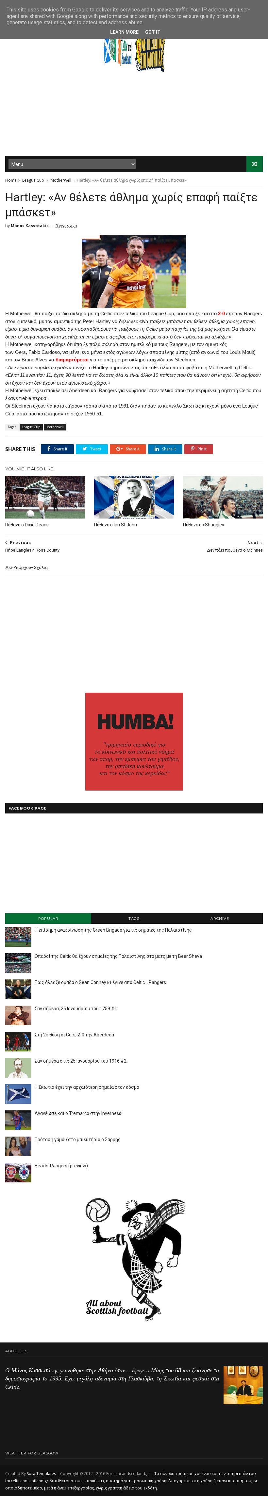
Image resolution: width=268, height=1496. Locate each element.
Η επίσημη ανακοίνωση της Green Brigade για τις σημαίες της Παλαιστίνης (113, 930)
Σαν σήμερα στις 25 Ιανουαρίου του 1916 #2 (80, 1061)
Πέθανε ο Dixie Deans (27, 524)
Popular (48, 918)
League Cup (33, 180)
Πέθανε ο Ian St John (115, 524)
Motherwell (61, 180)
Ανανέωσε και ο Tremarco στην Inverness (78, 1113)
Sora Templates (41, 1473)
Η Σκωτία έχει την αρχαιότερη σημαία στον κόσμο (87, 1087)
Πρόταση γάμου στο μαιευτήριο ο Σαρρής (78, 1139)
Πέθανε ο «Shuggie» (203, 524)
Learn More (124, 32)
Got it (152, 32)
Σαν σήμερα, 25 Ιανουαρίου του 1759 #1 (76, 1008)
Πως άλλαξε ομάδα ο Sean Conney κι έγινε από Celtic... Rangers (100, 982)
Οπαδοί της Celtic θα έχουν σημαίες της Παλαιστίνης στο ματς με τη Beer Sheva (118, 956)
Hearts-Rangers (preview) (61, 1165)
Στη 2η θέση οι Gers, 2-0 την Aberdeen (74, 1034)
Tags (134, 918)
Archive (219, 918)
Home (11, 180)
